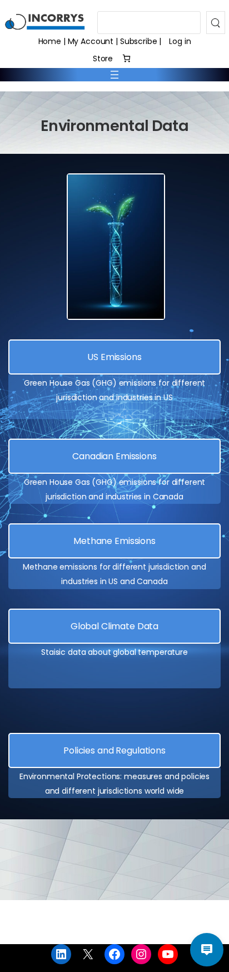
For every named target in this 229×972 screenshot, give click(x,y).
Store (103, 58)
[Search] (215, 22)
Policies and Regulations (114, 750)
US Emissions (114, 357)
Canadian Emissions (114, 456)
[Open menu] (114, 74)
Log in (180, 41)
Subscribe (138, 41)
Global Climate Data (114, 626)
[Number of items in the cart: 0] (126, 58)
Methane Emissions (114, 540)
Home (49, 41)
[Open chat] (206, 949)
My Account (91, 41)
